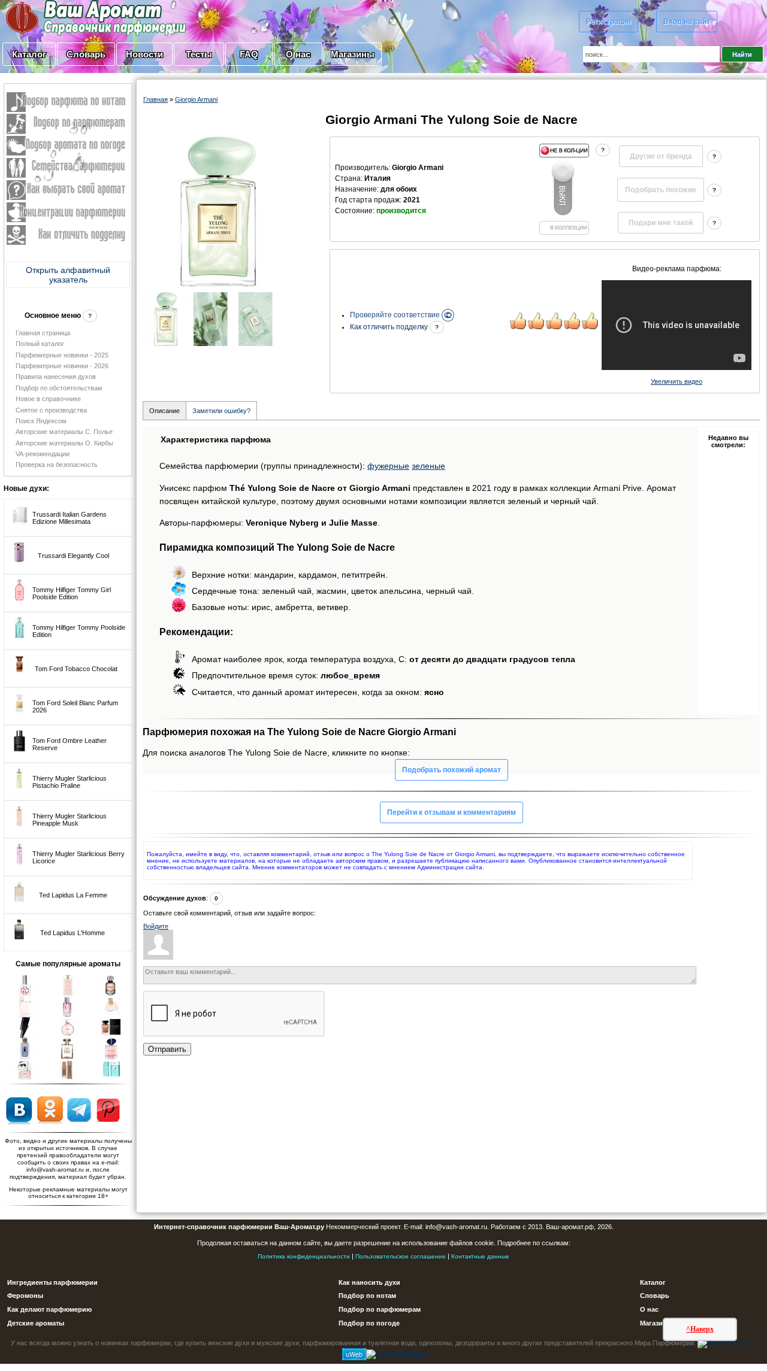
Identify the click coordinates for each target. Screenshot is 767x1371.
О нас (298, 54)
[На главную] (66, 17)
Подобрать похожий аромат (451, 770)
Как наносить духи (369, 1282)
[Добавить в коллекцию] (564, 189)
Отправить (167, 1049)
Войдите (155, 926)
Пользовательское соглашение (400, 1256)
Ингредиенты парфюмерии (52, 1282)
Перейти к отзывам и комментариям (451, 812)
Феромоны (25, 1295)
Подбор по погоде (369, 1323)
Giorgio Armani (196, 99)
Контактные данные (480, 1256)
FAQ (248, 54)
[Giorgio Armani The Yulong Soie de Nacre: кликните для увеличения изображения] (218, 211)
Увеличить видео (676, 381)
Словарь (86, 54)
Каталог (29, 54)
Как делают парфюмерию (49, 1309)
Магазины (353, 54)
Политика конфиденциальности (304, 1256)
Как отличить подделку (390, 327)
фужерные (388, 466)
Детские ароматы (35, 1323)
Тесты (199, 54)
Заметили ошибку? (221, 410)
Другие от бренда (661, 156)
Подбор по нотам (367, 1295)
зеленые (428, 466)
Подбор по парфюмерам (380, 1309)
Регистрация (608, 21)
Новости (144, 54)
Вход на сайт (686, 21)
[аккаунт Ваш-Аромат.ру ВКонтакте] (18, 1109)
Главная (155, 99)
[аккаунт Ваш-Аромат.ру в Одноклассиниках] (50, 1109)
